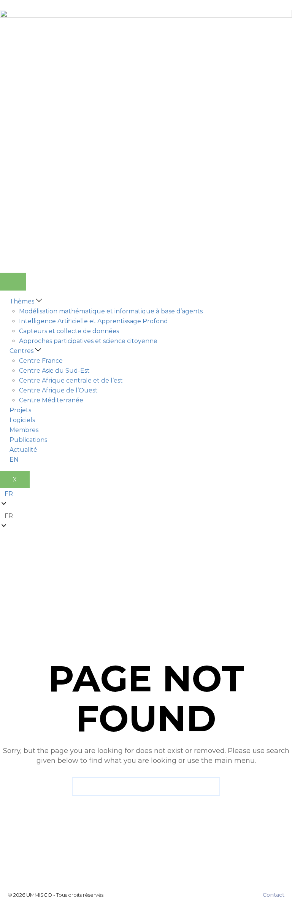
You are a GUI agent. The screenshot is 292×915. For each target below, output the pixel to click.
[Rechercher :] (146, 786)
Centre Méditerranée (51, 400)
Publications (28, 439)
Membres (24, 430)
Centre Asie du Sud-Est (54, 370)
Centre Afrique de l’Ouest (58, 390)
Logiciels (22, 420)
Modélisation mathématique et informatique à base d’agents (111, 311)
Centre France (41, 360)
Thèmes (22, 301)
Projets (20, 410)
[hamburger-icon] (13, 282)
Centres (21, 350)
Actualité (23, 449)
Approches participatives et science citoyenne (88, 341)
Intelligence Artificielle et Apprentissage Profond (93, 321)
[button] (146, 516)
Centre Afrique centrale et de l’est (71, 380)
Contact (273, 894)
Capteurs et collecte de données (69, 331)
